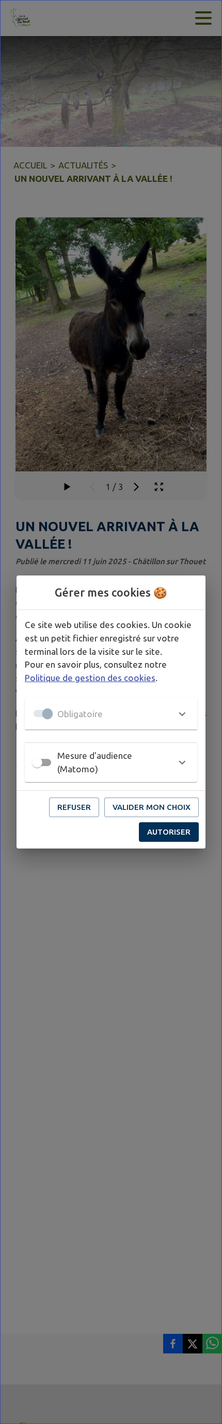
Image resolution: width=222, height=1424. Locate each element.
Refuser (74, 807)
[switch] (37, 762)
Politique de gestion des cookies (90, 678)
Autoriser (169, 831)
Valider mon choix (152, 807)
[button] (111, 714)
